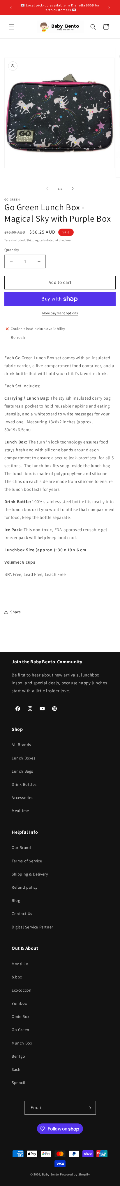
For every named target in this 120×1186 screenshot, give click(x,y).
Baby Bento (50, 1174)
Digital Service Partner (32, 927)
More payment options (60, 313)
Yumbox (19, 1003)
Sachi (17, 1069)
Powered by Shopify (75, 1174)
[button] (11, 26)
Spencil (18, 1082)
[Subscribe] (89, 1108)
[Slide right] (72, 188)
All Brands (21, 744)
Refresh (18, 337)
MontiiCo (20, 963)
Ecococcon (21, 990)
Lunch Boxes (24, 758)
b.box (17, 977)
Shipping (33, 240)
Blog (16, 900)
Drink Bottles (24, 784)
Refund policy (25, 887)
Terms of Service (27, 861)
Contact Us (22, 913)
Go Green (20, 1029)
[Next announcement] (109, 7)
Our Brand (21, 847)
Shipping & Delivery (30, 874)
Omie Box (20, 1016)
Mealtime (20, 810)
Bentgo (18, 1056)
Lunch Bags (22, 771)
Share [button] (15, 611)
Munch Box (22, 1043)
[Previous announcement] (10, 7)
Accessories (22, 797)
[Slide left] (47, 188)
